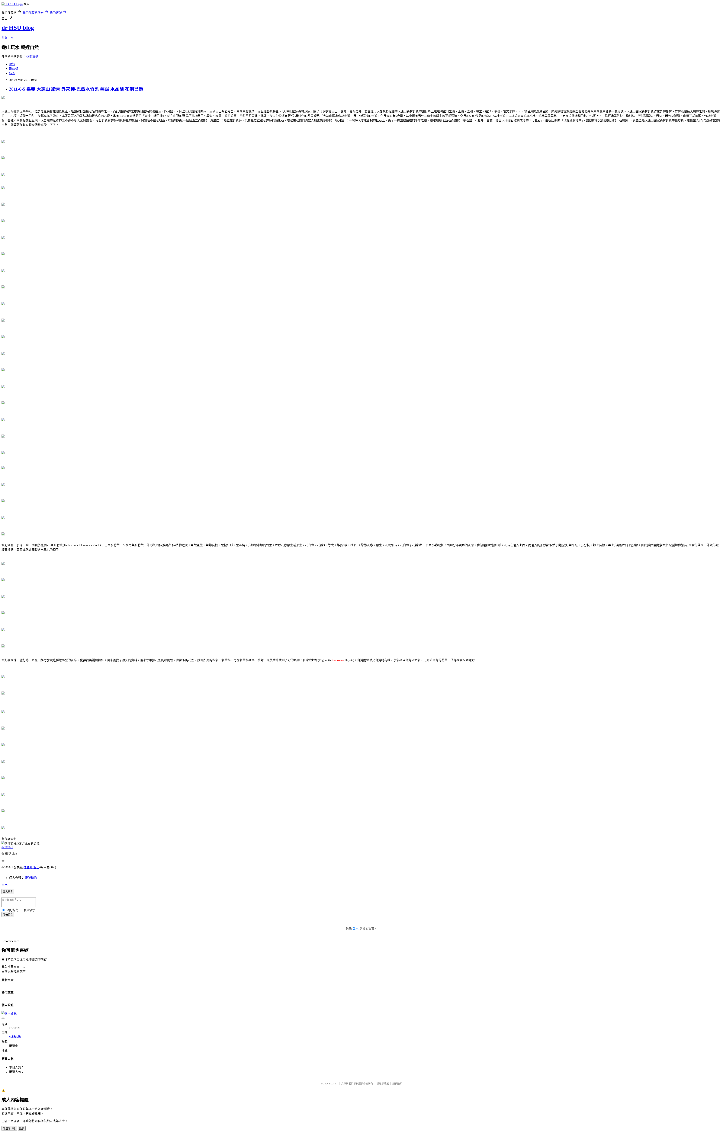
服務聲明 (397, 1083)
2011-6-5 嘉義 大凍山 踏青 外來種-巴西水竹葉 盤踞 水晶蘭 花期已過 (76, 89)
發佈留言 (8, 914)
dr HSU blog (18, 27)
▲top (5, 884)
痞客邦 (28, 867)
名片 (12, 73)
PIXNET (333, 1083)
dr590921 (7, 847)
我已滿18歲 (9, 1128)
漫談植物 (31, 877)
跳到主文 (8, 38)
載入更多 (8, 891)
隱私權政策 (383, 1083)
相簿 (12, 64)
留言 (36, 867)
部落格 (13, 68)
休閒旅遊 (32, 56)
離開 (21, 1128)
